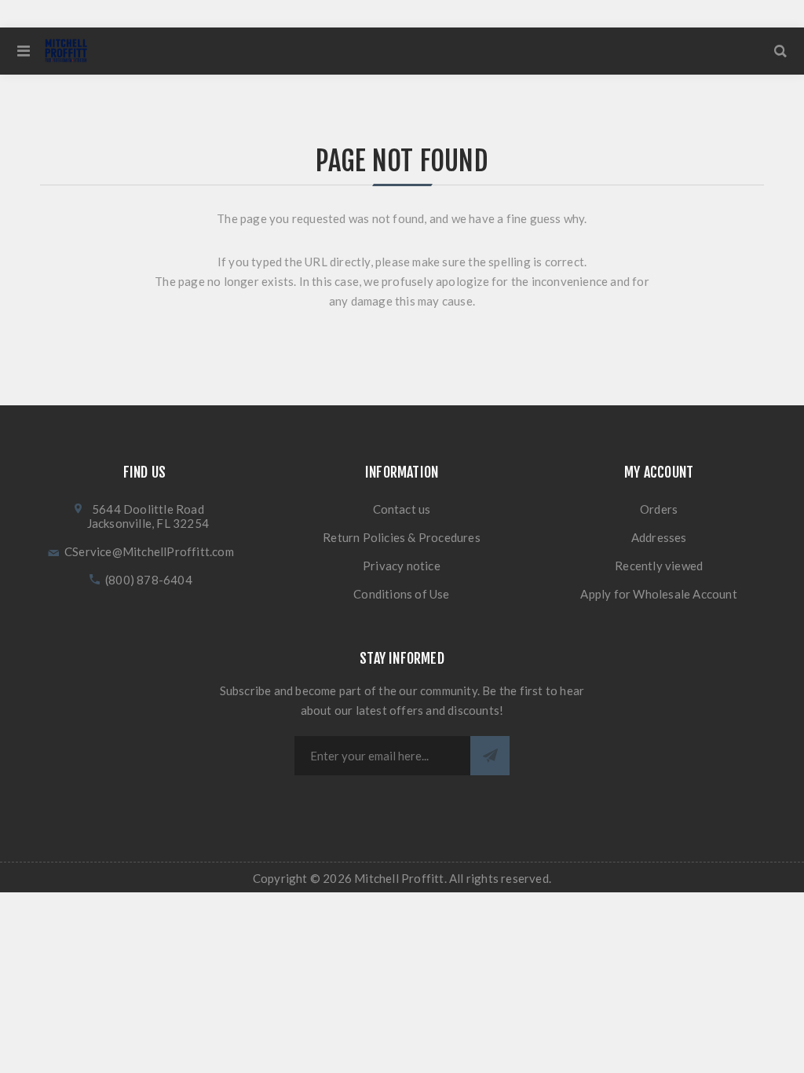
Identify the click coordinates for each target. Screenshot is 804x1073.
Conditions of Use (401, 594)
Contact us (402, 509)
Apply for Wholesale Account (658, 594)
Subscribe (490, 755)
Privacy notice (401, 565)
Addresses (659, 537)
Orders (659, 509)
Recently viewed (659, 565)
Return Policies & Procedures (402, 537)
